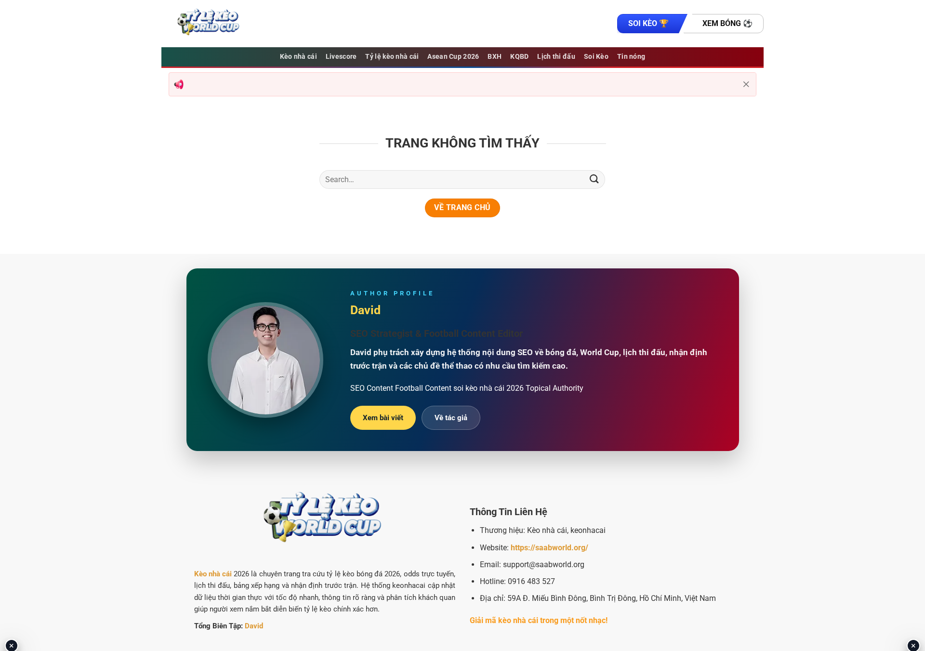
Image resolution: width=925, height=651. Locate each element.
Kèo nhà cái (298, 57)
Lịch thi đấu (556, 57)
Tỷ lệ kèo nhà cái (392, 57)
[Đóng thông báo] (746, 84)
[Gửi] (594, 179)
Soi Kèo (596, 57)
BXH (495, 57)
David (254, 626)
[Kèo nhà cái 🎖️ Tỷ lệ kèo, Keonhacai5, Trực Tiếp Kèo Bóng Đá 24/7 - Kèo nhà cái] (209, 23)
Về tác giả (451, 417)
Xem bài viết (383, 417)
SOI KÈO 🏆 (648, 23)
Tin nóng (631, 57)
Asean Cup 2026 (453, 57)
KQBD (519, 57)
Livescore (341, 57)
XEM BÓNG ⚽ (727, 23)
